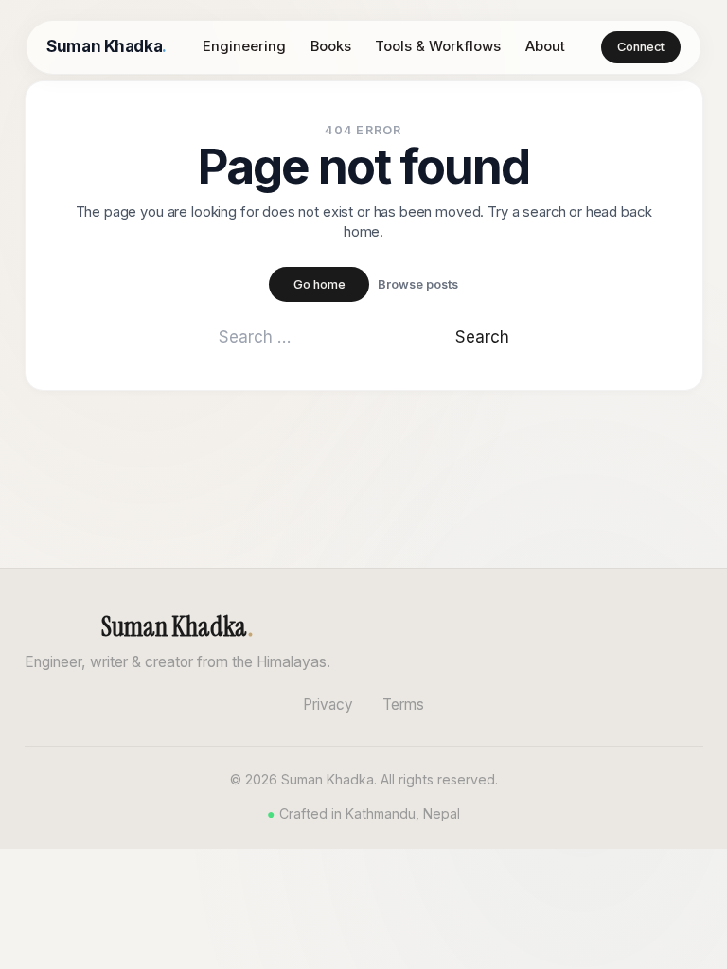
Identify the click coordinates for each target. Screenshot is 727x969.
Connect (641, 47)
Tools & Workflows (438, 46)
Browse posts (418, 284)
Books (330, 46)
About (545, 46)
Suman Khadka (106, 46)
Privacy (328, 705)
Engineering (244, 46)
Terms (403, 705)
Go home (319, 284)
